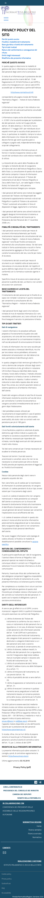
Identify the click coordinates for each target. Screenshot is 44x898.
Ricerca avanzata (34, 833)
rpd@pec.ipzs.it (21, 721)
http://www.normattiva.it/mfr (22, 92)
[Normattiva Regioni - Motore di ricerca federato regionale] (22, 10)
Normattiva (37, 837)
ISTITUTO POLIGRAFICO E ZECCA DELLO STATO (22, 865)
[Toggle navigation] (22, 19)
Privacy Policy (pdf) (22, 767)
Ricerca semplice (35, 829)
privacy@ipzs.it (8, 721)
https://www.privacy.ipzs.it (18, 756)
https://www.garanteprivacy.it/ (14, 729)
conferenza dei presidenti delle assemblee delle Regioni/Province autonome (19, 811)
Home (39, 826)
